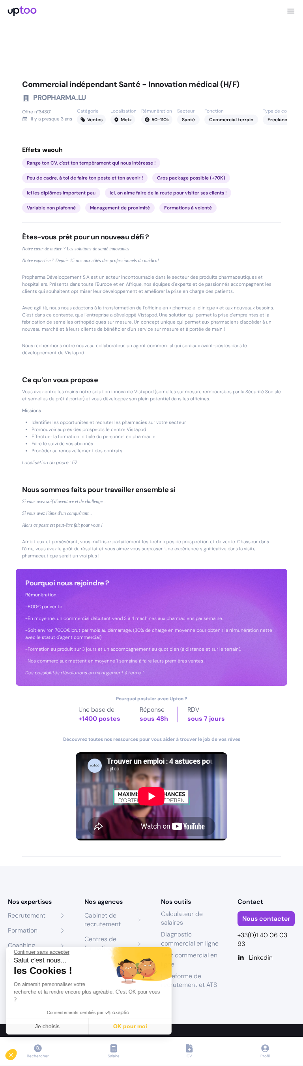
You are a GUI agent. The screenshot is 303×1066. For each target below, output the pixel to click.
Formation (22, 930)
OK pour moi (132, 1026)
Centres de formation (100, 943)
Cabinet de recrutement (102, 919)
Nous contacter (266, 918)
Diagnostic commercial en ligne (190, 938)
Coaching (21, 945)
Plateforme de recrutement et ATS (189, 980)
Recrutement (26, 915)
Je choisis (49, 1026)
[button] (16, 1052)
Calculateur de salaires (182, 918)
